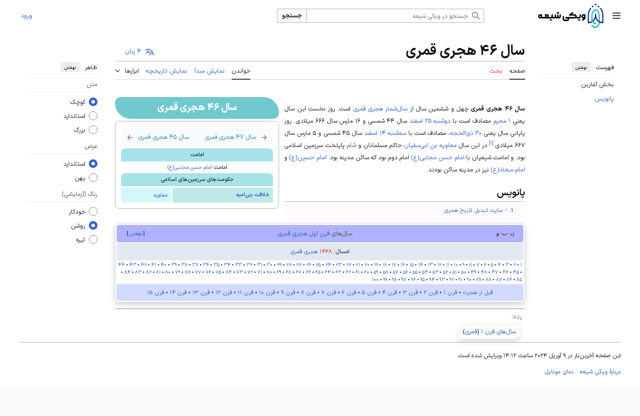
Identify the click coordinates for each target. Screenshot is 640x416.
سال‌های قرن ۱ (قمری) (489, 331)
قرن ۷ (328, 292)
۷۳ (239, 272)
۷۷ (198, 272)
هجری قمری (304, 251)
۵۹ (376, 272)
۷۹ (177, 272)
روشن (78, 225)
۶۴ (328, 272)
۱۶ (403, 264)
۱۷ (393, 264)
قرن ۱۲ (224, 292)
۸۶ (509, 279)
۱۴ (420, 264)
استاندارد (74, 116)
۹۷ (404, 279)
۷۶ (208, 272)
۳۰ (269, 264)
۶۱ (357, 272)
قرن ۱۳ (201, 292)
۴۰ (164, 264)
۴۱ (153, 264)
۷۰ (269, 272)
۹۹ (385, 279)
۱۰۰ (375, 279)
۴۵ (516, 272)
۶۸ (288, 272)
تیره (80, 239)
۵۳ (434, 272)
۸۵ (519, 279)
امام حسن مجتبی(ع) (189, 167)
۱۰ (456, 264)
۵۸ (385, 272)
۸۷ (499, 279)
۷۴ (229, 272)
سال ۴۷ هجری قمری (236, 136)
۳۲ (249, 264)
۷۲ (250, 272)
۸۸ (488, 279)
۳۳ (238, 264)
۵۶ (405, 272)
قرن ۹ (288, 292)
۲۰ (367, 264)
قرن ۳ (410, 292)
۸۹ (478, 279)
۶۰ (366, 272)
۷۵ (218, 272)
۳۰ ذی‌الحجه (466, 132)
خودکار (77, 211)
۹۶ (413, 279)
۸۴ (127, 272)
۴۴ (121, 264)
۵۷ (395, 272)
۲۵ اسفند (420, 120)
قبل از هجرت (478, 292)
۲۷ (299, 264)
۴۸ (484, 272)
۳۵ (216, 264)
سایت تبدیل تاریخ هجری (473, 210)
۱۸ (384, 264)
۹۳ (442, 279)
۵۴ (425, 272)
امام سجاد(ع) (508, 169)
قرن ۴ (389, 292)
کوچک (77, 102)
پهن (80, 177)
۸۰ (168, 272)
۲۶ (308, 264)
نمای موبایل (559, 371)
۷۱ (259, 272)
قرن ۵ (369, 292)
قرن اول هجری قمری (303, 233)
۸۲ (149, 272)
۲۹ (279, 264)
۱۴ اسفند (375, 132)
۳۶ (206, 264)
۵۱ (454, 272)
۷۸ (188, 272)
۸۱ (158, 272)
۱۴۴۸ (326, 251)
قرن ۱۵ (155, 292)
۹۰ (469, 279)
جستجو (292, 15)
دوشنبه (442, 120)
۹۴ (432, 279)
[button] (616, 16)
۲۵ (318, 264)
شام (351, 144)
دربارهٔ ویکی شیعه (600, 371)
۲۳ (338, 264)
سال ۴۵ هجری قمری (157, 136)
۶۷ (298, 272)
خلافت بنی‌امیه (252, 195)
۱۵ (411, 264)
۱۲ (439, 264)
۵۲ (445, 272)
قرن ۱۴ (178, 292)
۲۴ (328, 264)
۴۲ (144, 264)
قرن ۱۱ (245, 292)
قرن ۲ (431, 292)
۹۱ (460, 279)
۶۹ (278, 272)
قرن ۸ (308, 292)
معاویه (161, 195)
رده (517, 316)
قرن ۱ (450, 292)
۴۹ (473, 272)
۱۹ (376, 264)
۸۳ (137, 272)
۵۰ (463, 272)
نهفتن (581, 67)
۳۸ (184, 264)
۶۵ (317, 272)
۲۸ (289, 264)
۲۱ (358, 264)
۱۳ (430, 264)
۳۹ (174, 264)
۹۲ (451, 279)
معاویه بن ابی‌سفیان (430, 144)
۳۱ (259, 264)
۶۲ (348, 272)
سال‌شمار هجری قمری (380, 108)
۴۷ (495, 272)
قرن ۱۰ (267, 292)
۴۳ (132, 264)
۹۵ (422, 279)
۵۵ (415, 272)
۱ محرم (502, 120)
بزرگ (79, 130)
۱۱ (447, 264)
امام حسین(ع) (307, 157)
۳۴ (227, 264)
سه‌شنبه (396, 132)
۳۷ (195, 264)
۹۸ (394, 279)
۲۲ (348, 264)
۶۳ (338, 272)
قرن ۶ (349, 292)
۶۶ (308, 272)
